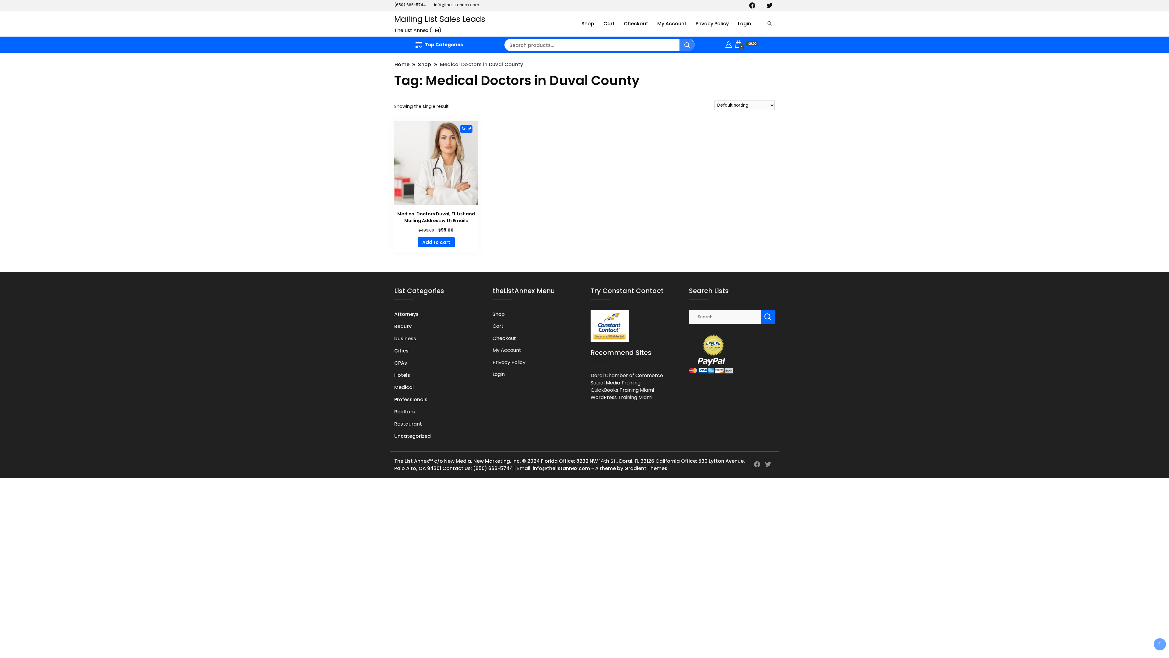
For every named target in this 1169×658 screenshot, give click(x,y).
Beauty (403, 326)
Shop (587, 23)
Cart (609, 23)
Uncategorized (412, 436)
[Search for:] (725, 316)
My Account (671, 23)
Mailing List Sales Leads (439, 19)
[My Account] (728, 44)
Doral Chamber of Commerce (627, 375)
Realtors (404, 411)
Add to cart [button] (436, 242)
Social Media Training (616, 382)
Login (744, 23)
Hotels (402, 375)
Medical (404, 387)
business (405, 338)
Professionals (410, 399)
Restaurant (408, 423)
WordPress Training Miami (621, 397)
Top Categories (444, 44)
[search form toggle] (769, 23)
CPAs (400, 362)
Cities (401, 350)
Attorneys (406, 314)
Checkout (636, 23)
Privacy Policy (712, 23)
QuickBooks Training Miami (622, 390)
